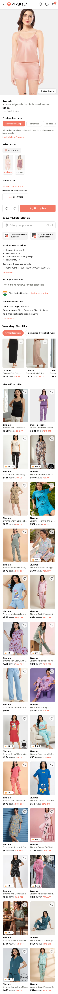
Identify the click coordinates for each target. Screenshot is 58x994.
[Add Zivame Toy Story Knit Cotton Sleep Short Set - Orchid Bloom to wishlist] (24, 625)
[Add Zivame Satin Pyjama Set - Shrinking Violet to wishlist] (51, 951)
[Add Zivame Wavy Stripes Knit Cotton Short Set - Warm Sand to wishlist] (24, 485)
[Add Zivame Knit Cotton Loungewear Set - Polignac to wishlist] (51, 858)
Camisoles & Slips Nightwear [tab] (41, 333)
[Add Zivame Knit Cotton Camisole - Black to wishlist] (24, 392)
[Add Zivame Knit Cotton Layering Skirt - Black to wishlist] (21, 341)
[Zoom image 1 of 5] (29, 51)
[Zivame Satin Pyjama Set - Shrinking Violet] (42, 965)
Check (50, 225)
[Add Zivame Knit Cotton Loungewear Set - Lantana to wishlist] (24, 764)
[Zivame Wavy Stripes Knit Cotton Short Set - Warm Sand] (15, 499)
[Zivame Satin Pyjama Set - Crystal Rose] (42, 592)
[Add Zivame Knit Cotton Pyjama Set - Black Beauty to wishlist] (24, 438)
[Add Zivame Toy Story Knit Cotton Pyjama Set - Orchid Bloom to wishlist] (51, 671)
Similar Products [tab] (13, 333)
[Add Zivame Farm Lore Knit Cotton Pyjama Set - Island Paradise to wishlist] (51, 718)
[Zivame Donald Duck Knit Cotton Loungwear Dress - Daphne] (42, 778)
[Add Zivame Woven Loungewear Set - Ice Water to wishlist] (51, 531)
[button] (4, 4)
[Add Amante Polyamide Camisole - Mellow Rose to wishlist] (15, 208)
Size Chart (18, 197)
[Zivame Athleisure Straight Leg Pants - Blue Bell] (15, 685)
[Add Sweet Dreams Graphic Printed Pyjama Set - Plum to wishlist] (51, 392)
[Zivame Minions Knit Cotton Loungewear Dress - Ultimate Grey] (15, 825)
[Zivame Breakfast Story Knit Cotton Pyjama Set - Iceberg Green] (15, 545)
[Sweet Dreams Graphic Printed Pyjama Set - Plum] (42, 405)
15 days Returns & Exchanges (45, 235)
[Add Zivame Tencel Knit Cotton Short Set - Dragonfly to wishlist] (24, 951)
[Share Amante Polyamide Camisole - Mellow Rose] (6, 208)
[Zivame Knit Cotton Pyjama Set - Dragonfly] (42, 918)
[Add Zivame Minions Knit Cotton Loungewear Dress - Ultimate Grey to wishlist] (24, 811)
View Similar (48, 91)
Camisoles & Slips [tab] (14, 123)
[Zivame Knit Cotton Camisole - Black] (15, 405)
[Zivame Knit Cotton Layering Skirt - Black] (13, 353)
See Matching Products (13, 137)
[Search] (40, 4)
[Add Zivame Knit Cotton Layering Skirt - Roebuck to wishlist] (45, 341)
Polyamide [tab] (34, 123)
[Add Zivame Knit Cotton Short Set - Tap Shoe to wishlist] (24, 858)
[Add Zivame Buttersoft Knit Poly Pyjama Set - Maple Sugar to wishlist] (51, 438)
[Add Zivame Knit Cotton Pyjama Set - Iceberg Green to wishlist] (51, 625)
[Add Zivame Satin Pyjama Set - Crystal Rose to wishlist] (51, 578)
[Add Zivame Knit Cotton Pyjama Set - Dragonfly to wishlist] (51, 904)
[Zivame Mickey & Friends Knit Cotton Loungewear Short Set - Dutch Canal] (15, 592)
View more (7, 272)
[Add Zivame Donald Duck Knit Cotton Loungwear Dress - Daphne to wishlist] (51, 764)
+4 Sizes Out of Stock (12, 186)
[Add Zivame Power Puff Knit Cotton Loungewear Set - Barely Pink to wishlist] (51, 811)
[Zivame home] (17, 4)
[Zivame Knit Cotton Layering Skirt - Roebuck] (37, 353)
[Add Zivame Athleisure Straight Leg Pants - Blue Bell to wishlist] (24, 671)
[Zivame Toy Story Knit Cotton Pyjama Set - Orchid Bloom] (42, 685)
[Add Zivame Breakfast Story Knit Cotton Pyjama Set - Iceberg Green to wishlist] (24, 531)
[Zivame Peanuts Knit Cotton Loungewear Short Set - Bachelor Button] (42, 499)
